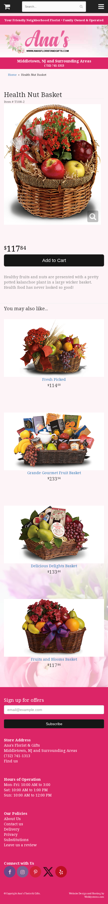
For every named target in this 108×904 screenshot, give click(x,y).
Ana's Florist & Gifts (38, 42)
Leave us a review (20, 845)
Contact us (13, 824)
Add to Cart (54, 260)
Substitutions (16, 840)
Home (12, 75)
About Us (12, 819)
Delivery (11, 829)
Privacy (11, 834)
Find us (11, 761)
